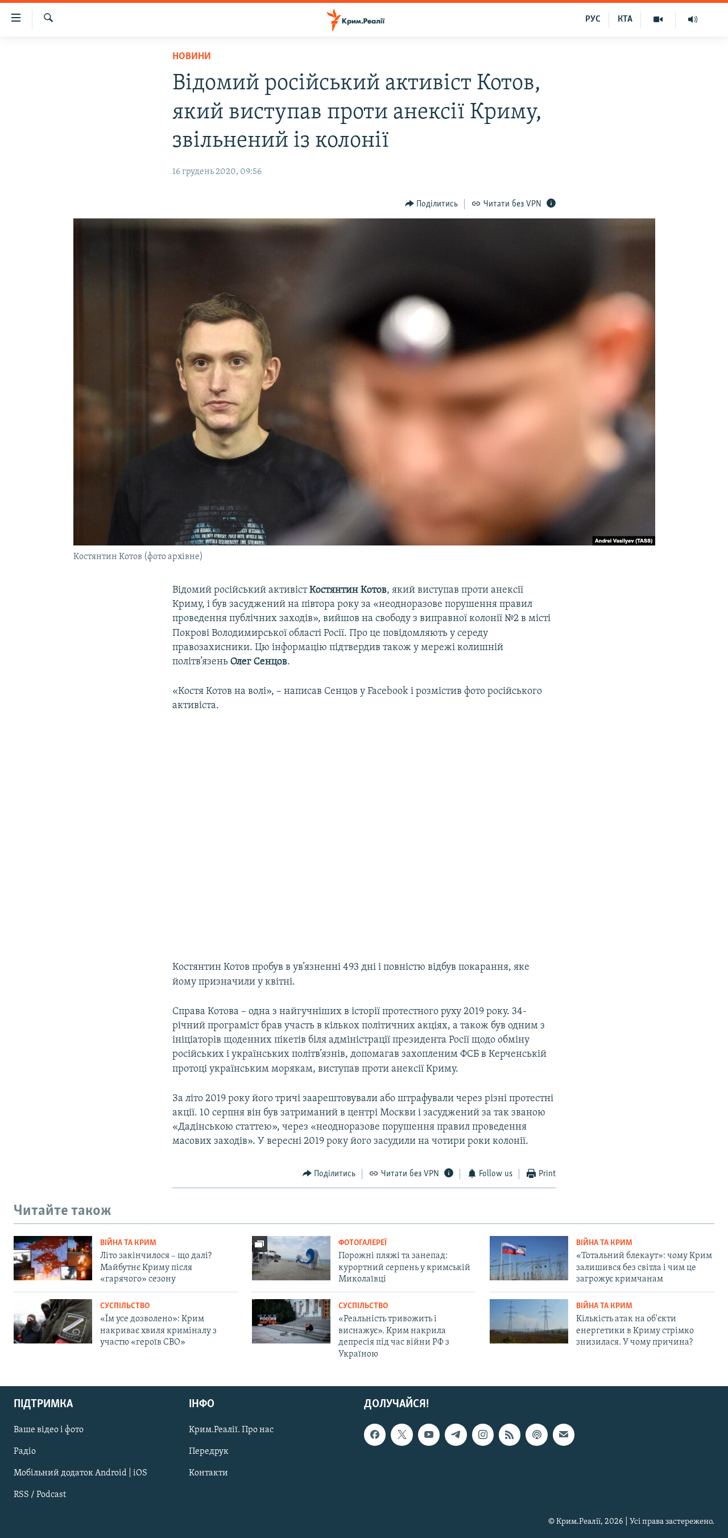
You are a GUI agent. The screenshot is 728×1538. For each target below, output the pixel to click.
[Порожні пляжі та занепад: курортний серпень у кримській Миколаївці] (291, 1258)
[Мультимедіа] (658, 19)
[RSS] (509, 1434)
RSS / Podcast (40, 1495)
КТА (625, 19)
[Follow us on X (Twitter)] (401, 1434)
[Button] (431, 204)
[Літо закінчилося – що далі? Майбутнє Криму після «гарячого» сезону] (53, 1258)
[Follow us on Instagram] (483, 1434)
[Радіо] (693, 19)
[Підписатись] (563, 1434)
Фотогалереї (362, 1243)
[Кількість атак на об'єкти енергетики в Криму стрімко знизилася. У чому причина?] (529, 1321)
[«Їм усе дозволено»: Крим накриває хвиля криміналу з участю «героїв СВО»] (53, 1321)
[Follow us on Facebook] (375, 1434)
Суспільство (125, 1306)
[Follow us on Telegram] (455, 1434)
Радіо (25, 1451)
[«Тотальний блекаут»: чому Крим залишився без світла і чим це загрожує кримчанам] (529, 1258)
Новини (191, 57)
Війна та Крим (128, 1243)
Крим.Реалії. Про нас (231, 1429)
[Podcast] (536, 1434)
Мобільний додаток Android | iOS (80, 1473)
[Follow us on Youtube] (429, 1434)
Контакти (208, 1473)
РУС (593, 19)
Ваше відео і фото (49, 1429)
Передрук (209, 1451)
